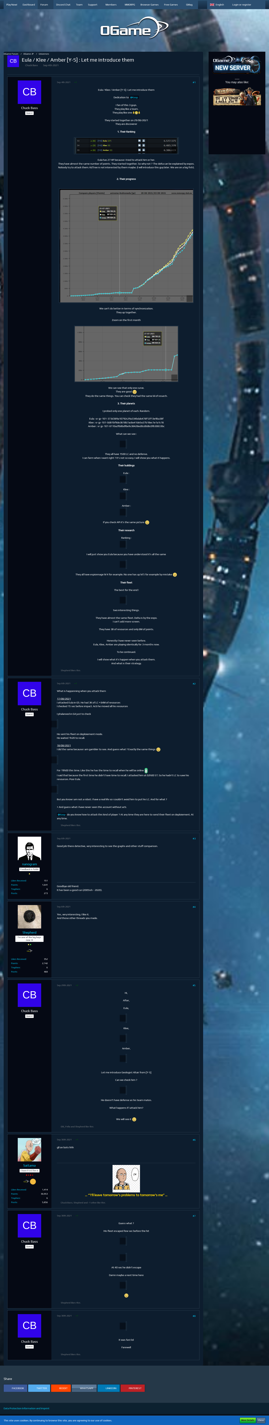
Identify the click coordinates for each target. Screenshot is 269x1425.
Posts (14, 893)
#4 (194, 906)
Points (14, 885)
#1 (194, 82)
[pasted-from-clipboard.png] (126, 145)
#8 (194, 1315)
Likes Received (18, 880)
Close (261, 1420)
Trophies (15, 889)
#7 (194, 1215)
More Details (247, 1420)
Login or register (241, 4)
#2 (194, 683)
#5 (194, 985)
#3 (194, 838)
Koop (135, 97)
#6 (194, 1139)
